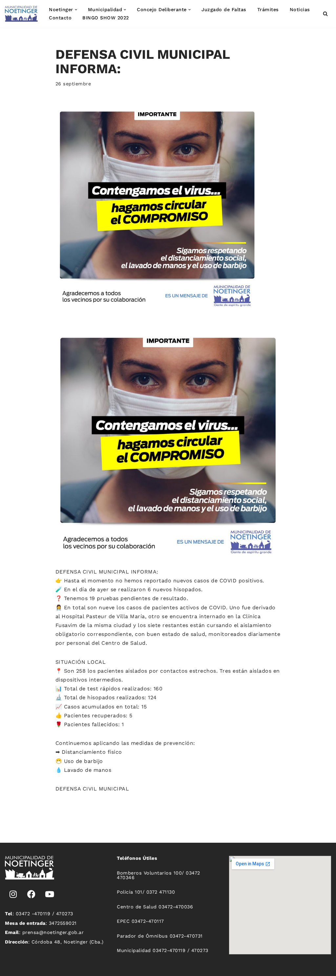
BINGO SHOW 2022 (105, 17)
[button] (76, 10)
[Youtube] (49, 894)
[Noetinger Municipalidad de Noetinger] (21, 14)
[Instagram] (13, 894)
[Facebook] (31, 894)
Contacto (60, 17)
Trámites (268, 9)
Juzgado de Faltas (223, 9)
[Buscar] (325, 13)
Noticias (300, 9)
